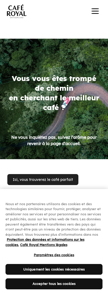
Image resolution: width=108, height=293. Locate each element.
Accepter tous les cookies (54, 283)
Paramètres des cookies (54, 255)
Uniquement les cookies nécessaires (54, 269)
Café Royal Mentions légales (43, 245)
